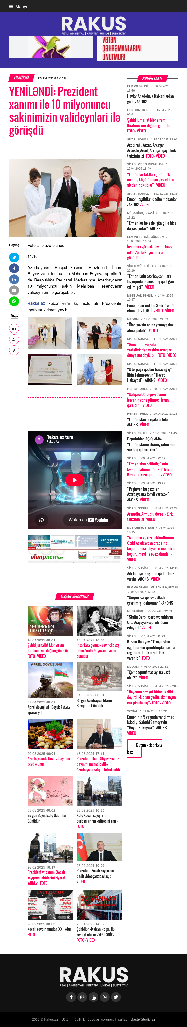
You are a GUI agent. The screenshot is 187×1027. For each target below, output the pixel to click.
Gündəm (21, 78)
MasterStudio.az (142, 1019)
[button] (14, 257)
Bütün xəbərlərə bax (144, 748)
